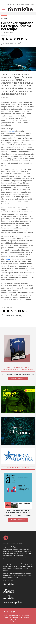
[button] (4, 10)
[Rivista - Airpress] (18, 591)
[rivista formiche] (18, 491)
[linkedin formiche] (14, 612)
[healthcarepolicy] (18, 602)
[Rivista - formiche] (18, 585)
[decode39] (18, 597)
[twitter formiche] (7, 612)
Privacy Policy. (16, 619)
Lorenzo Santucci (8, 32)
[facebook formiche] (4, 612)
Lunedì (12, 131)
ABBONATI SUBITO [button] (18, 378)
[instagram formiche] (10, 612)
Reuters (8, 259)
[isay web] (12, 620)
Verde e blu (4, 18)
